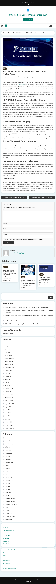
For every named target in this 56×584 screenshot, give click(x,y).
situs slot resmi (6, 560)
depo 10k (5, 525)
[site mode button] (50, 26)
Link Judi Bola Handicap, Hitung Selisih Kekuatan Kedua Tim (22, 324)
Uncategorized (9, 519)
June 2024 (8, 413)
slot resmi (5, 566)
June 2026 (8, 346)
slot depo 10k (9, 480)
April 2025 (7, 382)
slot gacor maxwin (7, 558)
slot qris (7, 495)
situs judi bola (6, 544)
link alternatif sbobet (43, 77)
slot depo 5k (5, 527)
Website (5, 234)
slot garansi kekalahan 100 (9, 549)
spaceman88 (8, 513)
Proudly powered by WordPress (25, 578)
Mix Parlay (8, 456)
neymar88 (21, 84)
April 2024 (7, 419)
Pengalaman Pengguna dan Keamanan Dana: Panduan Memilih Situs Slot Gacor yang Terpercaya (29, 311)
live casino (8, 450)
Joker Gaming (9, 444)
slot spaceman (6, 563)
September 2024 (9, 404)
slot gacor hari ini (10, 489)
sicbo (6, 471)
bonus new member (10, 438)
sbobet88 (7, 468)
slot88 (4, 555)
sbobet (4, 68)
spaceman (8, 510)
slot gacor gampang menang (9, 568)
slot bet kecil (6, 538)
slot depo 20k (9, 483)
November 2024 (9, 398)
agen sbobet (29, 77)
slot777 (7, 507)
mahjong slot (8, 453)
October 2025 (9, 364)
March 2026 (8, 355)
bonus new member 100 (8, 530)
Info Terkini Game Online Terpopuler (28, 14)
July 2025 (7, 373)
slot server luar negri (11, 504)
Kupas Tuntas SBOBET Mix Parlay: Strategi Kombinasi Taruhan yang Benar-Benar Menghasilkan (9, 273)
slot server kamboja (10, 498)
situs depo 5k (6, 541)
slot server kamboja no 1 (12, 501)
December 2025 (9, 358)
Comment (6, 210)
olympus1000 (9, 462)
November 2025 (9, 361)
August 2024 (8, 407)
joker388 (5, 533)
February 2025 (9, 389)
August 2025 (8, 370)
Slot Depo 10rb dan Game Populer (14, 321)
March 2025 (8, 385)
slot (6, 474)
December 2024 (9, 395)
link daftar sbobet (7, 79)
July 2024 (7, 410)
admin (15, 77)
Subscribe (29, 19)
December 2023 (9, 428)
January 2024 (9, 425)
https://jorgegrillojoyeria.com (21, 253)
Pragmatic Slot (6, 535)
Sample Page (29, 581)
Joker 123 (7, 441)
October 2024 (9, 401)
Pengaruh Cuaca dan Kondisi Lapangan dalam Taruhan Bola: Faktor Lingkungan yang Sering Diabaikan (29, 317)
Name (5, 223)
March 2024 (8, 422)
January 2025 (9, 392)
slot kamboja (8, 492)
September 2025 (9, 367)
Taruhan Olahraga (10, 516)
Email (4, 229)
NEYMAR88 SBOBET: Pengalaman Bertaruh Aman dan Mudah (45, 279)
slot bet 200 (8, 477)
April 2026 (7, 352)
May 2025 (7, 379)
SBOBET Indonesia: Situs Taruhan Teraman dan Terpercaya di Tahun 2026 (28, 282)
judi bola (35, 77)
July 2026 (7, 343)
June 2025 (8, 376)
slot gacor (7, 486)
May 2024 (7, 416)
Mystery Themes (46, 578)
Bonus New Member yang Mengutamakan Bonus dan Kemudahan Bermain (26, 307)
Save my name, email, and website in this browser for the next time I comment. (24, 239)
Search (4, 295)
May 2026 (7, 349)
